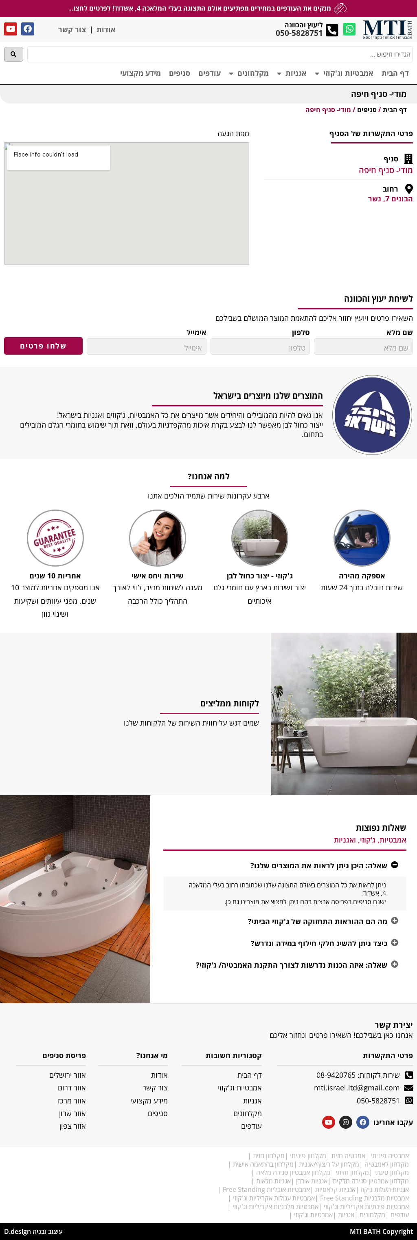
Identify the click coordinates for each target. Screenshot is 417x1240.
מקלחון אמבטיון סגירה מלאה (293, 1172)
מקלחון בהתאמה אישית (263, 1164)
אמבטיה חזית (348, 1155)
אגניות (296, 73)
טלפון (301, 332)
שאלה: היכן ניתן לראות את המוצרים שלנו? (318, 865)
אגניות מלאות (273, 1180)
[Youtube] (10, 28)
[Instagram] (345, 1122)
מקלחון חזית (269, 1155)
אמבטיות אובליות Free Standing (266, 1189)
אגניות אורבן (311, 1180)
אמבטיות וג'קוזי (348, 73)
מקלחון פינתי (391, 1172)
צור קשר (72, 29)
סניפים (179, 73)
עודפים (209, 73)
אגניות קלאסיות (335, 1189)
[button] (284, 865)
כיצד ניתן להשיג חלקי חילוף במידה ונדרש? (319, 943)
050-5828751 (299, 33)
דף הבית (395, 73)
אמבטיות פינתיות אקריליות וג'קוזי (366, 1206)
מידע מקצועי (140, 73)
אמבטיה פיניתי (390, 1155)
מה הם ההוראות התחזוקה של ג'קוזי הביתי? (317, 921)
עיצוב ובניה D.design (33, 1231)
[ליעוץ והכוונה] (332, 30)
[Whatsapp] (349, 29)
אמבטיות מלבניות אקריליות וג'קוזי (275, 1206)
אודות (106, 29)
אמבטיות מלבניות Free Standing (364, 1198)
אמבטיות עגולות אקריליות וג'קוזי (274, 1198)
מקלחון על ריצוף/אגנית (329, 1164)
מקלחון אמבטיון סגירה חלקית (371, 1180)
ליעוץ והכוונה (304, 24)
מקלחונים (253, 73)
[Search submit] (13, 54)
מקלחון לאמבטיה (386, 1164)
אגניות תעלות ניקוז (385, 1189)
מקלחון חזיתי (352, 1172)
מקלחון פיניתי (308, 1155)
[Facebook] (27, 28)
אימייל (196, 332)
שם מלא (399, 332)
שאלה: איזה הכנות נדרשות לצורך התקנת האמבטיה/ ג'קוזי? (291, 965)
